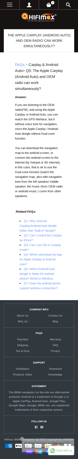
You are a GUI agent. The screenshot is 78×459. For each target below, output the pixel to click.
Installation (22, 368)
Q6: (37, 273)
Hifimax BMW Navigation (19, 439)
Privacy (55, 350)
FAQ (55, 345)
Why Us (23, 321)
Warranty (55, 339)
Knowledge (55, 374)
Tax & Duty (22, 350)
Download (55, 368)
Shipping (22, 345)
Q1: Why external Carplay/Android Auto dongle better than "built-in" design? (38, 225)
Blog (55, 321)
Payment (22, 339)
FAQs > (21, 65)
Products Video (22, 374)
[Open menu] (9, 4)
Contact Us (55, 315)
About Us (22, 315)
